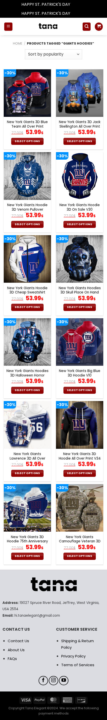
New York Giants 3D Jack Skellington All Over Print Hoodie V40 (80, 126)
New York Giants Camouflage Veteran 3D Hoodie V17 (80, 541)
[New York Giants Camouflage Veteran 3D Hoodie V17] (79, 508)
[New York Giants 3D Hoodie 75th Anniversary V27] (27, 508)
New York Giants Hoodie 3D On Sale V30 (79, 207)
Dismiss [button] (78, 4)
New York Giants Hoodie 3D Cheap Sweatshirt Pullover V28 (27, 292)
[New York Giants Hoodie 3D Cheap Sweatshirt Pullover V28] (27, 259)
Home (17, 43)
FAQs (12, 658)
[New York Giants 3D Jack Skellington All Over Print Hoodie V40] (79, 93)
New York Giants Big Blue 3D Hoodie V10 (79, 373)
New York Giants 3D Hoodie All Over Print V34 (80, 456)
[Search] (87, 27)
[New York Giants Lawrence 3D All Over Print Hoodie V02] (27, 425)
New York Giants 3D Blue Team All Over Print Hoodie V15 (27, 126)
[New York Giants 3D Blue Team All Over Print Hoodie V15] (27, 93)
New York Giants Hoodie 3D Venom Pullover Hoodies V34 (27, 209)
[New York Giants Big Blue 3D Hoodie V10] (79, 342)
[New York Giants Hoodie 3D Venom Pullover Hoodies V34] (27, 176)
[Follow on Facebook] (43, 680)
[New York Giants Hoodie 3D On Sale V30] (79, 176)
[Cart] (99, 27)
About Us (16, 649)
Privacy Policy (73, 656)
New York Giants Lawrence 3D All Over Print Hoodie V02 (27, 458)
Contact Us (18, 640)
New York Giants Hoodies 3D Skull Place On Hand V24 (80, 292)
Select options (27, 141)
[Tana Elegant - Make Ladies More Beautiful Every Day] (47, 26)
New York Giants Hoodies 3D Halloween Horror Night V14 (27, 375)
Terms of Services (77, 664)
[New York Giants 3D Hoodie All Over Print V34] (79, 425)
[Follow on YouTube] (63, 680)
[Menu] (8, 27)
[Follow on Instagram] (53, 680)
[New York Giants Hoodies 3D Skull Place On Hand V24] (79, 259)
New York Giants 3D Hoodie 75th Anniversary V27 (27, 541)
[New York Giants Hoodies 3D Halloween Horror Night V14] (27, 342)
